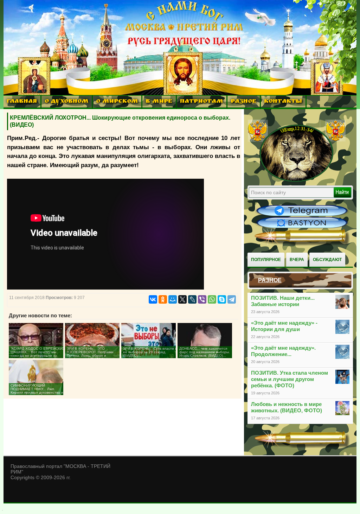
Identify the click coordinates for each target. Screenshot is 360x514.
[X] (182, 299)
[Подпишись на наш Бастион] (302, 227)
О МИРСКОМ (117, 102)
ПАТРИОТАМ (201, 102)
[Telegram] (231, 299)
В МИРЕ (159, 102)
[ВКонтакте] (153, 299)
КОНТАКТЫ (283, 102)
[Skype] (222, 299)
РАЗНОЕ (243, 102)
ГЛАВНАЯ (22, 102)
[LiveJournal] (192, 299)
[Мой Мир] (172, 299)
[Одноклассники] (163, 299)
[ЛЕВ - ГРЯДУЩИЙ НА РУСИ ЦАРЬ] (297, 180)
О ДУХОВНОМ (66, 102)
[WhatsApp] (212, 299)
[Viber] (202, 299)
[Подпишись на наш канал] (302, 215)
